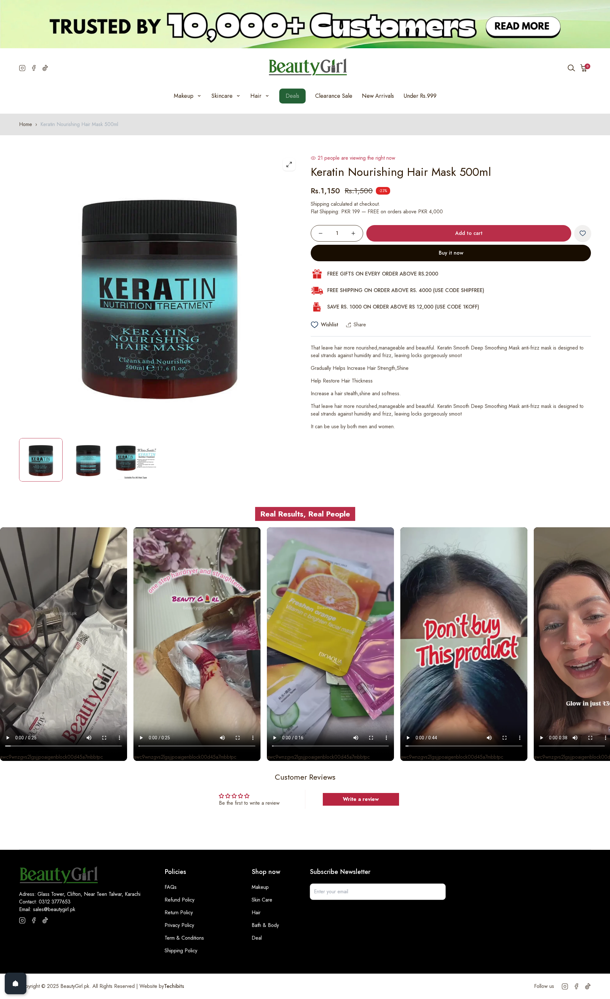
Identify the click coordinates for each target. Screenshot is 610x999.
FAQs (171, 887)
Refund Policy (179, 899)
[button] (584, 68)
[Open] (15, 983)
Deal (257, 938)
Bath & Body (265, 925)
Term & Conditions (184, 938)
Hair (256, 912)
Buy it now (451, 252)
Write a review (361, 799)
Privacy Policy (179, 925)
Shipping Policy (181, 950)
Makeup (260, 887)
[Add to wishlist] (582, 233)
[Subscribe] (437, 892)
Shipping (320, 204)
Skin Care (262, 899)
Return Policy (179, 912)
